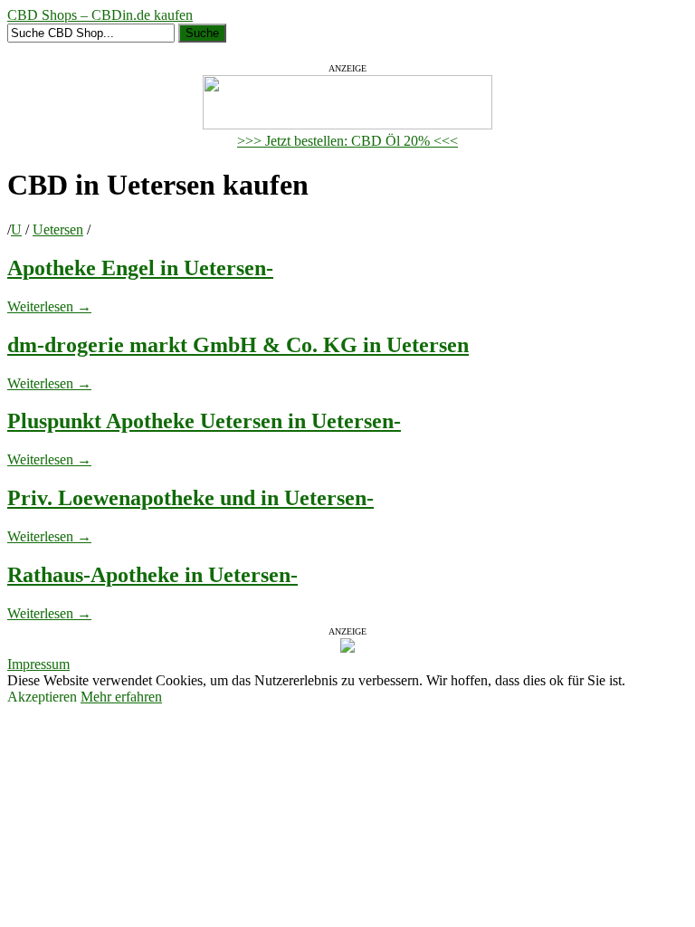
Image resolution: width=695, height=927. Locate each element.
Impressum (38, 664)
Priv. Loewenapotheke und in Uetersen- (190, 498)
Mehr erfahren (121, 696)
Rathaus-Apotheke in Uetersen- (152, 575)
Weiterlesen (49, 306)
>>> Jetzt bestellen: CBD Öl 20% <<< (347, 140)
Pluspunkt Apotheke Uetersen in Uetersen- (204, 421)
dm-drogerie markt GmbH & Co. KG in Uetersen (238, 345)
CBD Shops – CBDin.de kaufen (100, 15)
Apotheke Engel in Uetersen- (140, 268)
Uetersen (58, 229)
